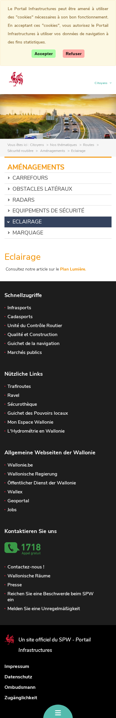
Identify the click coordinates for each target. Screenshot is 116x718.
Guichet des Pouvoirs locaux (37, 413)
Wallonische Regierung (32, 474)
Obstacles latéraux (42, 188)
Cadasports (20, 317)
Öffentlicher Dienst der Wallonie (41, 483)
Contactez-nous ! (25, 567)
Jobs (12, 510)
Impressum (16, 666)
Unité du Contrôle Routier (34, 326)
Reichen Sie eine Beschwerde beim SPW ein (50, 597)
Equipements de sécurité (48, 210)
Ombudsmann (19, 687)
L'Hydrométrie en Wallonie (36, 431)
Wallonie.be (20, 465)
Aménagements (52, 150)
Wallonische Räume (28, 576)
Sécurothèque (22, 404)
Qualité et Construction (32, 335)
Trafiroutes (19, 386)
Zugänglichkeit (20, 697)
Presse (14, 585)
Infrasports (19, 308)
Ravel (13, 395)
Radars (23, 199)
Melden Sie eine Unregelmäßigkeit (43, 609)
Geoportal (18, 501)
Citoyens (101, 84)
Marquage (27, 232)
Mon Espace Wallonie (30, 422)
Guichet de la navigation (33, 343)
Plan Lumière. (73, 269)
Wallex (14, 492)
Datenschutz (18, 677)
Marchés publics (24, 352)
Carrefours (30, 177)
